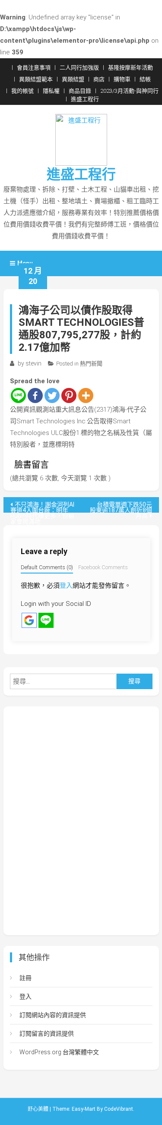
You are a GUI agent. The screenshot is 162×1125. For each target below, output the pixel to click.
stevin (33, 363)
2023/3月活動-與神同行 (129, 91)
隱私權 (51, 91)
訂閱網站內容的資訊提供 (52, 1015)
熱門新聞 (91, 363)
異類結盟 (73, 79)
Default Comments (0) (47, 567)
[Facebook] (35, 395)
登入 (66, 585)
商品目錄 (80, 91)
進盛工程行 (85, 99)
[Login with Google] (29, 620)
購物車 (122, 79)
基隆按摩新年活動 (130, 67)
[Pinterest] (68, 395)
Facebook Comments (103, 567)
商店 (99, 79)
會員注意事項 (34, 67)
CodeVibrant (118, 1109)
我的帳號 (22, 91)
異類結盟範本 (36, 79)
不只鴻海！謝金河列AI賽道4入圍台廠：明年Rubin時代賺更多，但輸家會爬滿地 (42, 507)
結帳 (145, 79)
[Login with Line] (46, 620)
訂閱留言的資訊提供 (46, 1033)
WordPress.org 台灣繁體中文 (59, 1052)
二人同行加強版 (79, 67)
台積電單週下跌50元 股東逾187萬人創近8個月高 (124, 507)
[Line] (18, 395)
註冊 (25, 977)
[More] (85, 395)
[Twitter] (52, 395)
